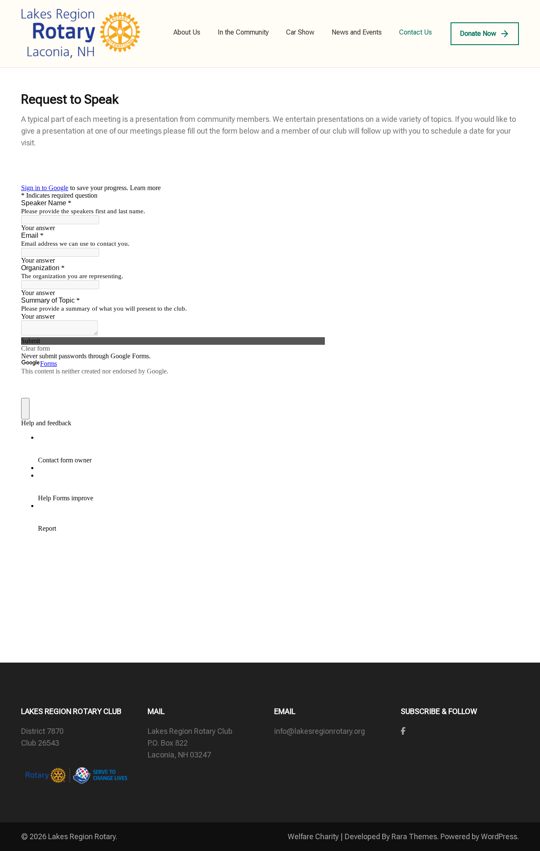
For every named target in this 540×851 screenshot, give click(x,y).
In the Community (243, 32)
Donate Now (478, 34)
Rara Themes (414, 836)
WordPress (499, 836)
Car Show (300, 32)
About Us (186, 32)
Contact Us (415, 32)
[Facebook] (403, 731)
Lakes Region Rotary (82, 836)
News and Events (357, 32)
